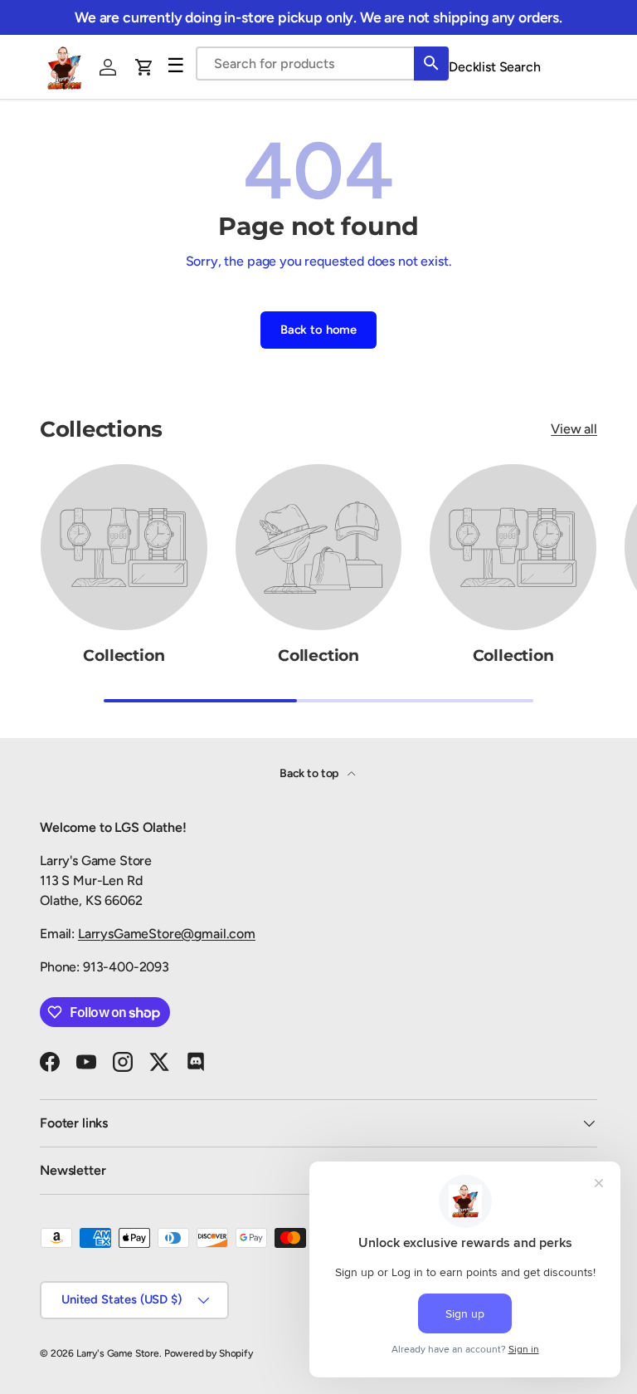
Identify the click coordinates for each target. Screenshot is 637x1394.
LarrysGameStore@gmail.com (166, 934)
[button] (144, 67)
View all (574, 429)
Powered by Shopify (208, 1353)
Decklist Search (495, 67)
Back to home (318, 329)
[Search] (431, 63)
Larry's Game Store (117, 1353)
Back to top (310, 773)
